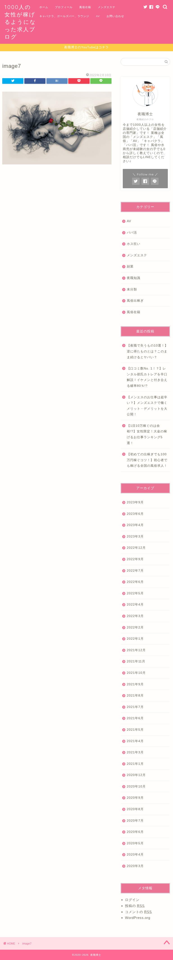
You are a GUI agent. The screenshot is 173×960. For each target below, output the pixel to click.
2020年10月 (136, 786)
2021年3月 (135, 752)
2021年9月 (135, 684)
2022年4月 (135, 604)
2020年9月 (135, 797)
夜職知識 (133, 278)
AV (98, 16)
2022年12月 (136, 547)
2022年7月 (135, 570)
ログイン (132, 900)
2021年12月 (136, 650)
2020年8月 (135, 809)
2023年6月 (135, 513)
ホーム (43, 7)
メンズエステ (106, 7)
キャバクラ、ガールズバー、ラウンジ (64, 16)
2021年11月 (136, 661)
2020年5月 (135, 843)
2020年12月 (136, 775)
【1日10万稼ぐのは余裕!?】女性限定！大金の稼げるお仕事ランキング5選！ (147, 434)
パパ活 (132, 232)
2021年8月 (135, 695)
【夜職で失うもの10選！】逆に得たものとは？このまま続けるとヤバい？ (147, 351)
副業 (130, 266)
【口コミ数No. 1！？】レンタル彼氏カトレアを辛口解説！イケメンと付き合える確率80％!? (147, 377)
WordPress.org (137, 918)
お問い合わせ (115, 16)
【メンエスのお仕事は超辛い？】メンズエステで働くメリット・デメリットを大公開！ (147, 406)
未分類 (132, 289)
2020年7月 (135, 820)
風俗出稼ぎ (135, 300)
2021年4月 (135, 741)
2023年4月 (135, 525)
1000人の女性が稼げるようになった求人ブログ (20, 22)
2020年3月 (135, 866)
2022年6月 (135, 582)
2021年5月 (135, 729)
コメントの (138, 912)
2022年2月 (135, 627)
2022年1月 (135, 638)
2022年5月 (135, 593)
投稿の (135, 906)
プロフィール (64, 7)
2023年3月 (135, 536)
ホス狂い (133, 244)
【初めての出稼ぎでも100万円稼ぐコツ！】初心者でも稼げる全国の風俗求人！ (147, 460)
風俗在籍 (85, 7)
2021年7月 (135, 707)
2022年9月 (135, 559)
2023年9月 (135, 502)
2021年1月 (135, 763)
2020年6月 (135, 832)
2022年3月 (135, 616)
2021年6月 (135, 718)
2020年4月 (135, 854)
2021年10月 (136, 673)
